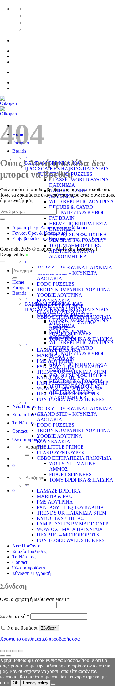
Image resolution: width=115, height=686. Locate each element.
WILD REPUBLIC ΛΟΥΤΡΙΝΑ (81, 201)
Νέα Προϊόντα (26, 406)
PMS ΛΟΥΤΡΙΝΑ (55, 501)
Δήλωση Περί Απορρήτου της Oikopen (50, 227)
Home (18, 282)
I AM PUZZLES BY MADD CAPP (72, 523)
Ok (15, 683)
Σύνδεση (48, 628)
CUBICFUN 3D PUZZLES (64, 315)
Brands (19, 293)
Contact (19, 431)
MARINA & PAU (55, 496)
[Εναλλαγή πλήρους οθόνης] (8, 651)
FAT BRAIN (62, 218)
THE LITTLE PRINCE (60, 447)
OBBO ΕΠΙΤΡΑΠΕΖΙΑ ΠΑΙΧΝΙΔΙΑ (74, 457)
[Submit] (27, 455)
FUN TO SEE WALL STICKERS (71, 540)
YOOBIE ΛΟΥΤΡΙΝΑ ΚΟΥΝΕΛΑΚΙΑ (59, 297)
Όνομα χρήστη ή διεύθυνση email (35, 599)
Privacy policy (35, 683)
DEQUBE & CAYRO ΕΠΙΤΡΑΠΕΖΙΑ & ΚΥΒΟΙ (76, 209)
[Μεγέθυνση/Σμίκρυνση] (2, 651)
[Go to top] (2, 261)
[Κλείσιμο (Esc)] (20, 651)
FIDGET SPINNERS (70, 474)
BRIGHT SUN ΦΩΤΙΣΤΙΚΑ (78, 234)
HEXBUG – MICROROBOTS (68, 534)
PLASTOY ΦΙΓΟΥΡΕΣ (60, 452)
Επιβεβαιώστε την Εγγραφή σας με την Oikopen (59, 238)
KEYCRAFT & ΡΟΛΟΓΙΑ (76, 381)
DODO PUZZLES (55, 284)
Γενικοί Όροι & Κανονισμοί (39, 233)
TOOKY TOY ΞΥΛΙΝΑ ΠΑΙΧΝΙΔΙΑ (74, 267)
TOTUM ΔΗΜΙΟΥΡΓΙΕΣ (75, 245)
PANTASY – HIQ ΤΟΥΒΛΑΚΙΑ (70, 507)
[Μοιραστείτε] (14, 651)
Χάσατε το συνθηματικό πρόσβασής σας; (40, 638)
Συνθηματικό (14, 616)
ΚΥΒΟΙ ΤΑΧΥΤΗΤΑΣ (60, 518)
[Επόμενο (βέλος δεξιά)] (8, 656)
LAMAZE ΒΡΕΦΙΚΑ (59, 490)
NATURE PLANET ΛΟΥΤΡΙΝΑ (69, 334)
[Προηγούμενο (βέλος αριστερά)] (2, 656)
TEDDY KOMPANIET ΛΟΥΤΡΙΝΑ (73, 289)
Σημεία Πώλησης (29, 414)
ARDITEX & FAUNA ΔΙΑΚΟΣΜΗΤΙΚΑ (71, 253)
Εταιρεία (20, 287)
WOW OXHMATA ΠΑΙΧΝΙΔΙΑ (70, 529)
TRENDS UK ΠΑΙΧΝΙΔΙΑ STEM (71, 512)
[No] (53, 684)
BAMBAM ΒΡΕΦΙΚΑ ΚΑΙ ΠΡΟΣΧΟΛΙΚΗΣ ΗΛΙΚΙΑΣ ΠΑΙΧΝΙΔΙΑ (67, 306)
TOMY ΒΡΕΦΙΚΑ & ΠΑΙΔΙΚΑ (81, 338)
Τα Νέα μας (23, 422)
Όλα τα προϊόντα (28, 439)
